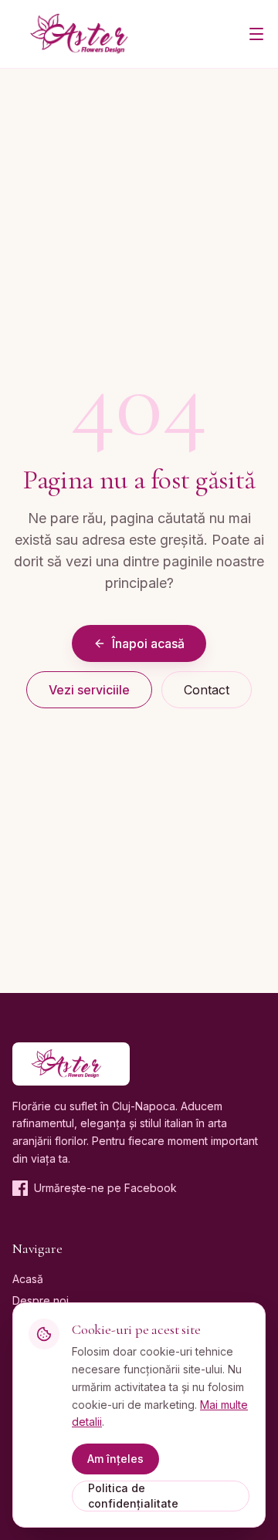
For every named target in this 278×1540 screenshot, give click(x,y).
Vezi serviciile (89, 689)
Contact (206, 689)
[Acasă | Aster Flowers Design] (85, 34)
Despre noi (40, 1300)
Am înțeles (115, 1458)
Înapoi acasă (148, 643)
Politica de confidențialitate (133, 1495)
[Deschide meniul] (256, 34)
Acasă (27, 1278)
